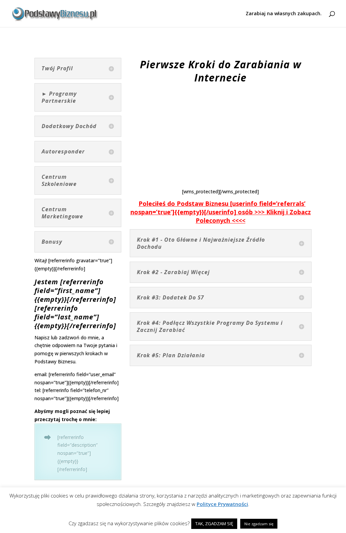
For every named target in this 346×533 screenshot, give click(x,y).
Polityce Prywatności (222, 504)
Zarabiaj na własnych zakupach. (284, 14)
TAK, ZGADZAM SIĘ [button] (214, 523)
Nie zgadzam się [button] (258, 523)
